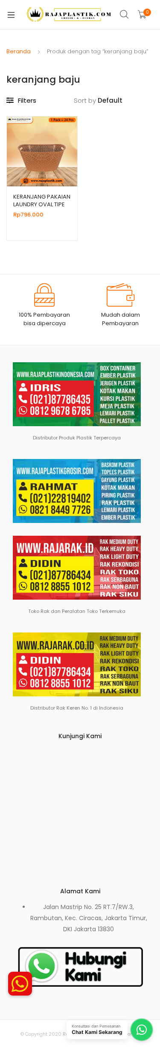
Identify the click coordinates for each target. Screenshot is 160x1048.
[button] (20, 979)
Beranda (18, 51)
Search (124, 14)
